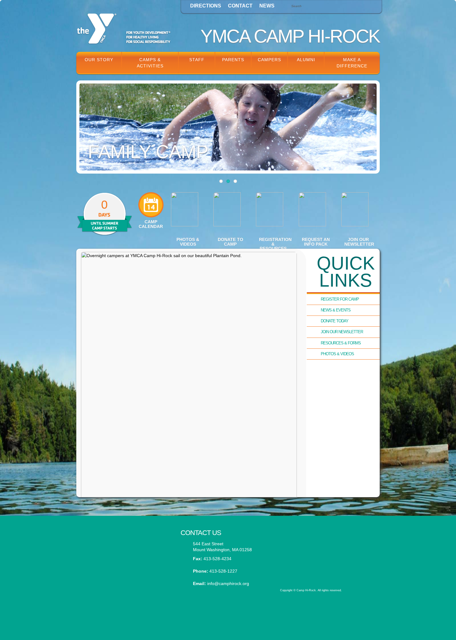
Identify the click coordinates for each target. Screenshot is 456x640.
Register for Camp (340, 299)
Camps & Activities (150, 62)
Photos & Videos (337, 354)
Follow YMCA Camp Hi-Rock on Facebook (123, 568)
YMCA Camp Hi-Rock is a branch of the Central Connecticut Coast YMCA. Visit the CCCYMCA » (326, 566)
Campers (269, 59)
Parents (233, 59)
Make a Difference (352, 62)
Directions (205, 5)
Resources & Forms (341, 343)
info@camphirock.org (228, 583)
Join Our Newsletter (342, 331)
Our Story (99, 59)
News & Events (336, 310)
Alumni (306, 59)
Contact (240, 5)
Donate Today (334, 321)
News (267, 5)
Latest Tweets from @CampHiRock (123, 537)
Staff (196, 59)
